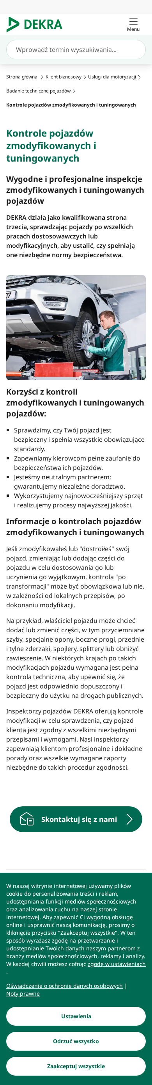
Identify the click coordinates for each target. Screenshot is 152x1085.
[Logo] (37, 24)
